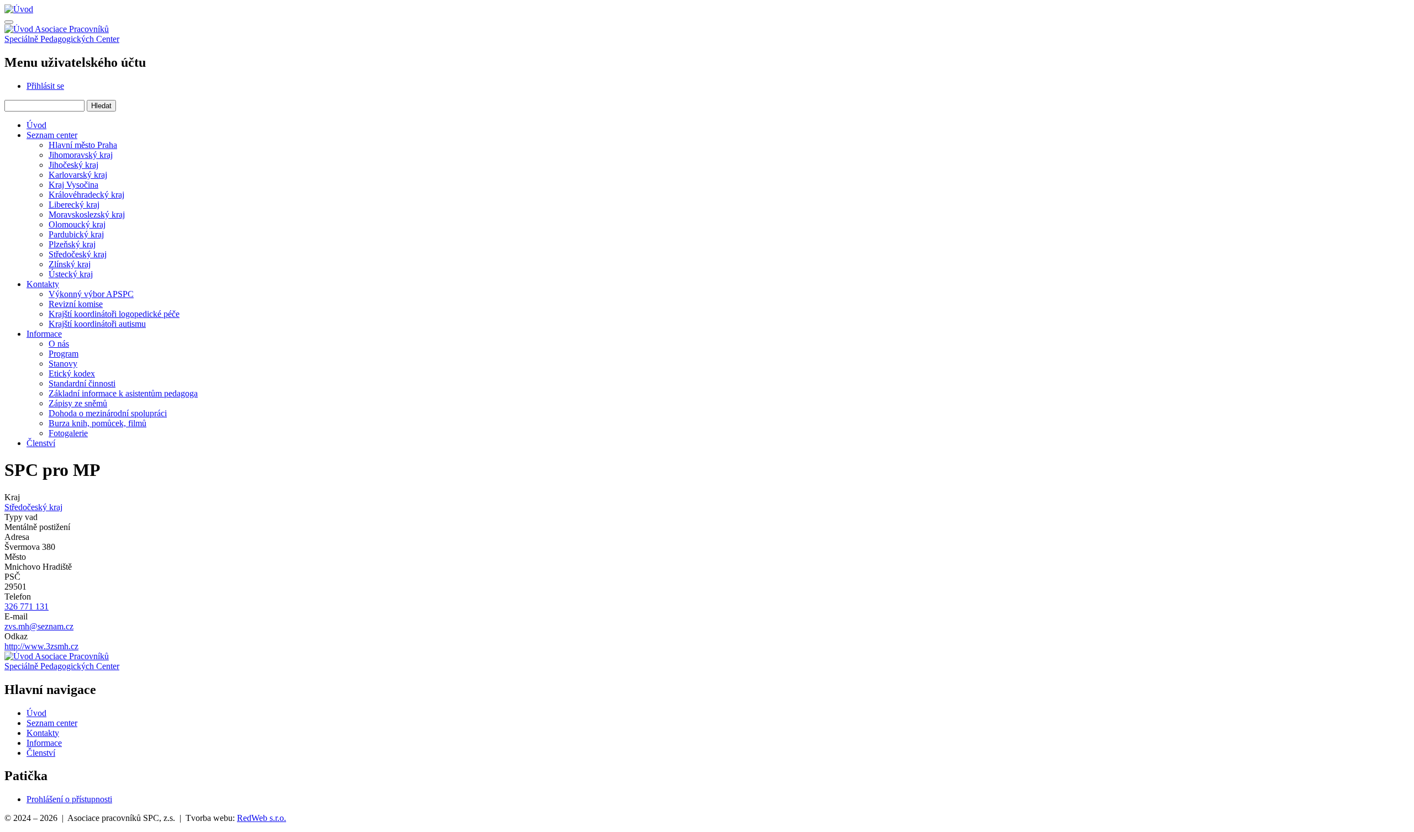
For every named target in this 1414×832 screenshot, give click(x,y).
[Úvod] (18, 9)
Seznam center (52, 135)
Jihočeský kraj (73, 164)
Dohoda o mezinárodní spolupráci (108, 413)
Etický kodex (72, 373)
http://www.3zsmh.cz (41, 646)
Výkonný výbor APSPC (91, 294)
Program (63, 353)
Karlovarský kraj (78, 174)
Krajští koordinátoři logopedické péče (114, 314)
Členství (41, 443)
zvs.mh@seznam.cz (38, 626)
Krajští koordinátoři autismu (97, 323)
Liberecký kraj (74, 204)
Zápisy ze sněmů (78, 403)
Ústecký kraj (71, 274)
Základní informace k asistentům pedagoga (123, 393)
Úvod (36, 125)
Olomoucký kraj (77, 224)
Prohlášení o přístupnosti (69, 799)
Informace (44, 333)
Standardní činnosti (82, 383)
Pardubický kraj (76, 234)
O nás (59, 343)
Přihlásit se (45, 86)
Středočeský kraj (78, 254)
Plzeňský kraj (72, 244)
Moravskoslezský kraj (87, 214)
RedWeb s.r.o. (261, 818)
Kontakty (43, 284)
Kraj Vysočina (73, 184)
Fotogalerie (68, 433)
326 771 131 (26, 606)
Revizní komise (76, 304)
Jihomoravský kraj (81, 155)
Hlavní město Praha (83, 145)
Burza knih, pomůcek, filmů (97, 423)
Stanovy (63, 363)
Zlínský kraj (70, 264)
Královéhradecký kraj (86, 194)
